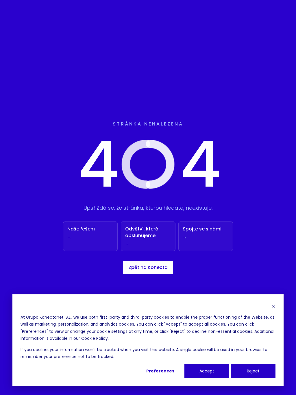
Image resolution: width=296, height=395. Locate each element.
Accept (206, 371)
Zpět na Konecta (148, 267)
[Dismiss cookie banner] (273, 306)
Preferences (160, 371)
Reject (253, 371)
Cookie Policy (94, 338)
